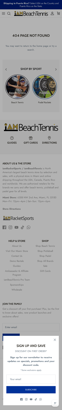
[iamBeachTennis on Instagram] (26, 399)
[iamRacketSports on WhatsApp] (40, 399)
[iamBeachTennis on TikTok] (36, 399)
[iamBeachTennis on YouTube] (31, 399)
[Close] (54, 339)
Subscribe (31, 389)
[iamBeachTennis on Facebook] (21, 399)
